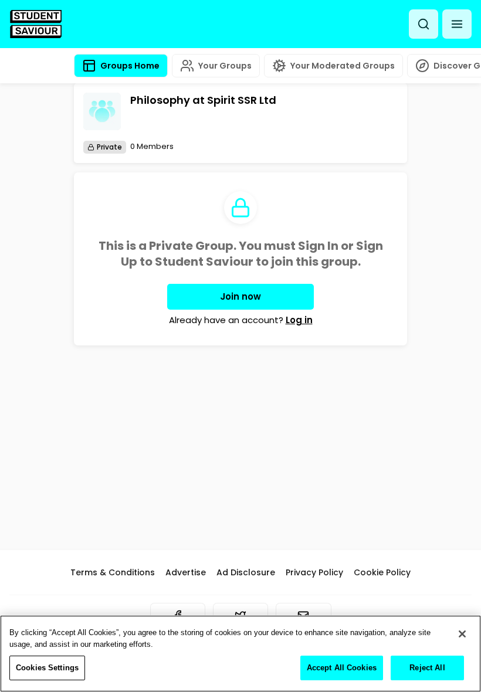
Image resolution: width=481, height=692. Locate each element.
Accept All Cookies (342, 667)
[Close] (462, 634)
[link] (35, 24)
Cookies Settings (47, 667)
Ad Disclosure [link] (245, 572)
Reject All (427, 667)
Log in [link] (299, 320)
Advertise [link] (185, 572)
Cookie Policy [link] (382, 572)
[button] (457, 24)
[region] (240, 653)
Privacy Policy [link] (314, 572)
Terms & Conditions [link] (112, 572)
